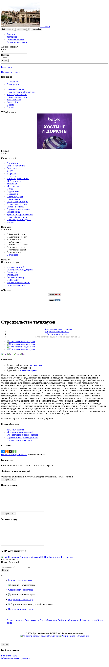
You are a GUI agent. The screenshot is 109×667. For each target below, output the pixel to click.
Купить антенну (14, 272)
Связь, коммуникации (17, 201)
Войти (4, 61)
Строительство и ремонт (19, 209)
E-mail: (4, 49)
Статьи (10, 107)
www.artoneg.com (28, 370)
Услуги (10, 222)
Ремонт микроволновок (18, 282)
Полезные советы (15, 89)
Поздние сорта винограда (20, 599)
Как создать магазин (17, 94)
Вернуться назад (9, 655)
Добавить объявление (17, 42)
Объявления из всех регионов (15, 658)
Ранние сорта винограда (20, 580)
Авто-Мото (12, 163)
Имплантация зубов (16, 267)
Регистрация (7, 67)
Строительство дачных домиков (22, 437)
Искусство (12, 176)
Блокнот (11, 34)
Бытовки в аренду (15, 277)
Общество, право (15, 196)
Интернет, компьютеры (18, 178)
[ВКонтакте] (3, 451)
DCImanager (12, 280)
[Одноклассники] (7, 451)
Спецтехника (13, 212)
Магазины (12, 37)
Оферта (10, 105)
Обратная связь (32, 620)
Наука (10, 189)
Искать (5, 570)
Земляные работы (15, 429)
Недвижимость (14, 191)
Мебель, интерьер (15, 181)
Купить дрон (13, 275)
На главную (12, 81)
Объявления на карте (17, 97)
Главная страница (16, 620)
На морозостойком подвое (21, 609)
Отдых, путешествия (17, 204)
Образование (13, 194)
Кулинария (12, 183)
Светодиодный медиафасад (20, 269)
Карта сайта (12, 102)
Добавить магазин (15, 39)
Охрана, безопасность (17, 217)
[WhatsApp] (14, 451)
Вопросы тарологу (16, 285)
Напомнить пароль (10, 72)
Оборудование (14, 199)
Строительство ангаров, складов (22, 435)
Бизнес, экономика (16, 165)
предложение (35, 365)
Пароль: (5, 55)
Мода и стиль (13, 186)
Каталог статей (14, 99)
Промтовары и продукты (19, 219)
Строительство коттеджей (19, 440)
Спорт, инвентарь (15, 206)
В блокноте (12, 255)
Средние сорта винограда (20, 590)
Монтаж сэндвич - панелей (20, 432)
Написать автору (9, 454)
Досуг (10, 171)
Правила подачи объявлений (21, 92)
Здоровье (11, 173)
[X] (10, 451)
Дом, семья (12, 168)
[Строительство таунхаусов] (21, 341)
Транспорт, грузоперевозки (20, 214)
